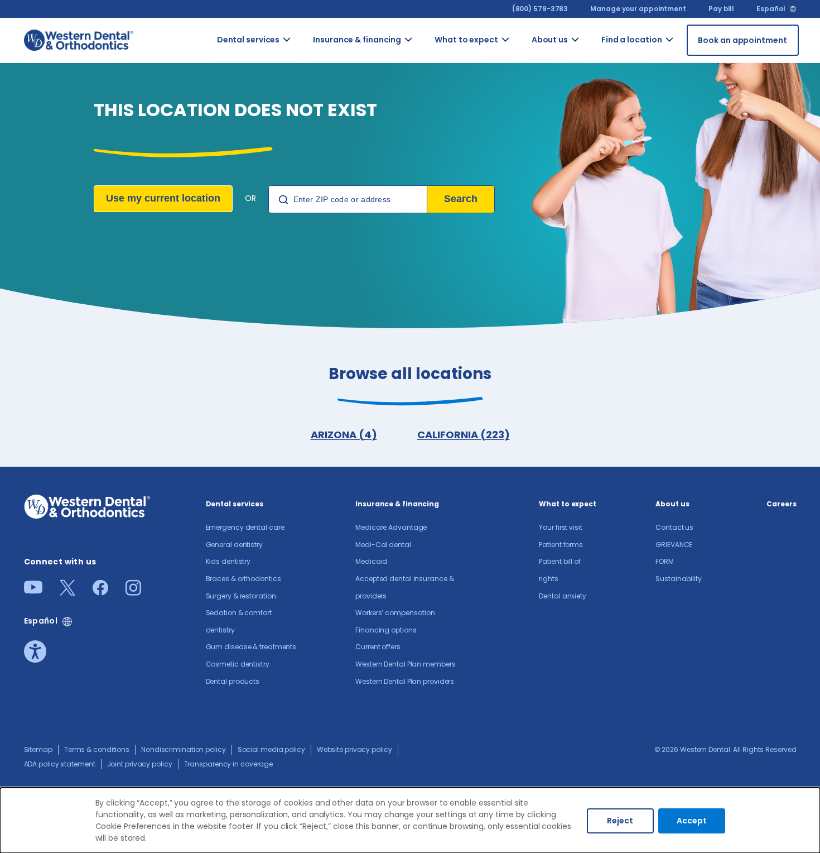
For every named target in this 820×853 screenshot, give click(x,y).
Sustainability (678, 578)
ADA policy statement (59, 764)
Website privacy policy (354, 749)
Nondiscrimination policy (183, 749)
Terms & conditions (96, 749)
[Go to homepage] (78, 40)
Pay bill (721, 8)
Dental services (248, 39)
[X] (67, 592)
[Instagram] (133, 592)
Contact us (593, 60)
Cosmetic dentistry (307, 437)
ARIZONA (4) (344, 435)
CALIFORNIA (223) (463, 435)
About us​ (550, 39)
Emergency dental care (245, 527)
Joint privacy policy (139, 764)
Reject (620, 820)
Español (770, 9)
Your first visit (560, 527)
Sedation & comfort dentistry (305, 331)
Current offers (425, 343)
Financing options (385, 630)
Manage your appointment (638, 8)
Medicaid (371, 561)
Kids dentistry (228, 561)
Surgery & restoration (241, 596)
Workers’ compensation (395, 612)
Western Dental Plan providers (427, 461)
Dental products (233, 681)
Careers (781, 504)
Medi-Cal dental (383, 544)
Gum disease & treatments (310, 390)
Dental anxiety (562, 596)
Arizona (685, 54)
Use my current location (163, 198)
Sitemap (38, 749)
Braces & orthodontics (243, 578)
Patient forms (561, 544)
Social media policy (271, 749)
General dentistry (234, 544)
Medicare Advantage (391, 527)
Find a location (631, 39)
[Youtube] (33, 590)
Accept (692, 820)
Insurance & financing (357, 39)
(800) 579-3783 (540, 8)
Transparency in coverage (228, 764)
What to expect (466, 39)
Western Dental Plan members (429, 396)
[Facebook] (100, 592)
